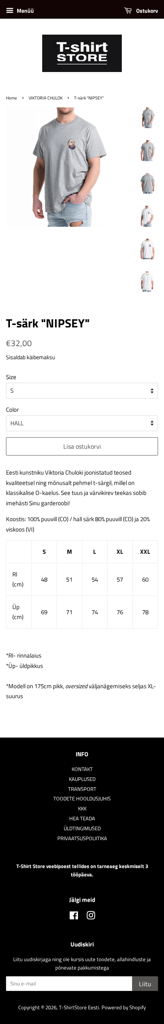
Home (11, 97)
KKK (82, 808)
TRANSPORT (82, 789)
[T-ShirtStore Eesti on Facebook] (73, 917)
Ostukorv (146, 10)
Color (12, 409)
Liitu (145, 984)
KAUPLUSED (82, 779)
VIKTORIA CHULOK (45, 97)
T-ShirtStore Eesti (79, 1007)
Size (11, 377)
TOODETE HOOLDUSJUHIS (82, 798)
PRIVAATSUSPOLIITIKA (82, 838)
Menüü (25, 10)
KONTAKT (82, 769)
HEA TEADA (82, 818)
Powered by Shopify (124, 1007)
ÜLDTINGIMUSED (82, 828)
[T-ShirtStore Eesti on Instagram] (90, 917)
